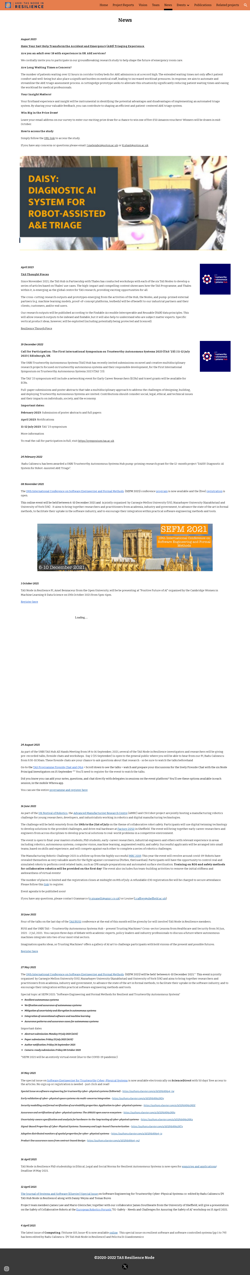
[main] (125, 20)
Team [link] (156, 5)
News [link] (168, 5)
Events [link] (181, 5)
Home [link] (104, 5)
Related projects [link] (227, 5)
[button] (245, 5)
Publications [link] (203, 5)
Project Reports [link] (123, 5)
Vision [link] (143, 5)
